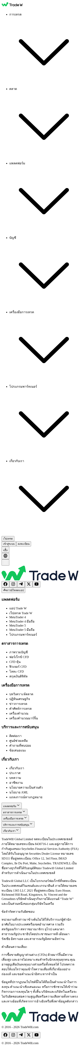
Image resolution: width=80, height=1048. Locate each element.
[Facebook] (5, 584)
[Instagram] (13, 584)
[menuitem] (43, 49)
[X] (29, 584)
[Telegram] (21, 584)
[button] (5, 550)
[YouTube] (36, 584)
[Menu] (5, 562)
